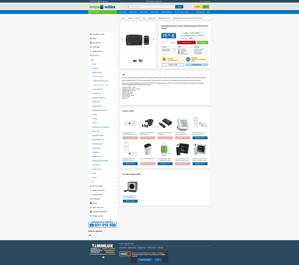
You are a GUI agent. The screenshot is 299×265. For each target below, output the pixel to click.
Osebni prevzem (200, 12)
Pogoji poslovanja (142, 247)
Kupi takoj (203, 42)
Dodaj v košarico (186, 42)
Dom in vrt (137, 18)
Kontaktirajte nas (198, 52)
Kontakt (121, 243)
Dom (144, 18)
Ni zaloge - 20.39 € (131, 137)
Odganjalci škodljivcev (166, 12)
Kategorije (130, 18)
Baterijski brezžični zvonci (164, 18)
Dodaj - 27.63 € (200, 137)
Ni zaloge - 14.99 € (148, 137)
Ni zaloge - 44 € (166, 137)
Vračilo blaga (160, 247)
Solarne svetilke (143, 12)
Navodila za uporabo (199, 49)
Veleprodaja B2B (198, 53)
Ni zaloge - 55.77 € (183, 163)
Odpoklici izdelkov (131, 247)
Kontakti (202, 1)
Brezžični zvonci (133, 12)
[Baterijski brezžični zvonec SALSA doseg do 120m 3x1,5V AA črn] (90, 235)
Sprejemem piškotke (145, 259)
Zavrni (157, 259)
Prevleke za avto (154, 12)
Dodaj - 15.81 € (131, 163)
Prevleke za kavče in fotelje (181, 12)
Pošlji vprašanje (197, 64)
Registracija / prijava (129, 243)
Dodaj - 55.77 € (200, 163)
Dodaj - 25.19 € (166, 163)
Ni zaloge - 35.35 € (183, 137)
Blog (208, 12)
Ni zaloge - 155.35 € (148, 163)
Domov (123, 18)
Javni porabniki (122, 247)
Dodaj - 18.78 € (131, 201)
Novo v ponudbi (122, 12)
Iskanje (179, 6)
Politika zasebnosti (151, 247)
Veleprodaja (207, 1)
